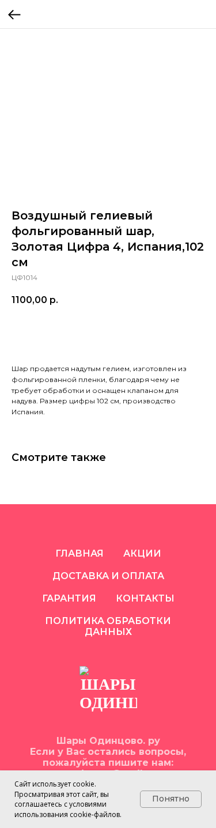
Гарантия (69, 598)
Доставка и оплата (108, 575)
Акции (142, 553)
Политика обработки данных (108, 626)
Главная (79, 553)
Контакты (145, 598)
